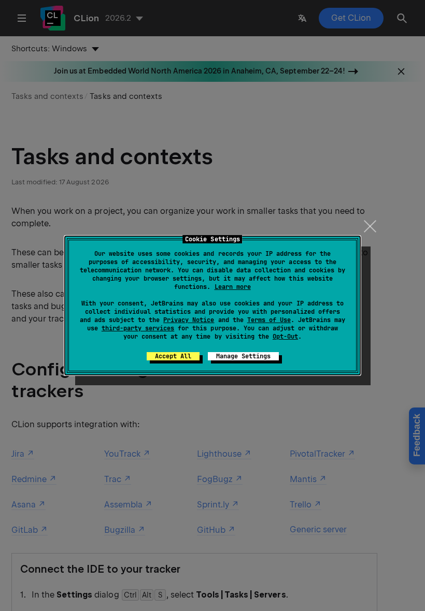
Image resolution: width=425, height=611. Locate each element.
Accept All (173, 356)
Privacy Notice (188, 320)
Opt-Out (285, 336)
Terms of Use (269, 320)
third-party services (138, 328)
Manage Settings (243, 356)
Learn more (233, 287)
